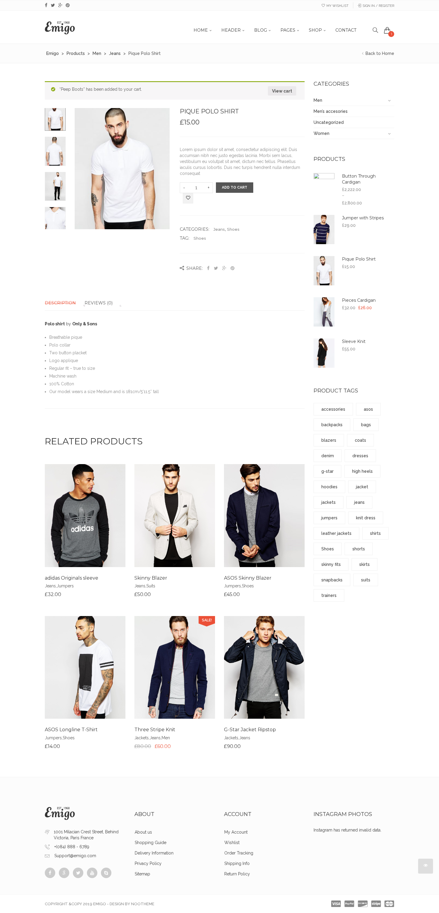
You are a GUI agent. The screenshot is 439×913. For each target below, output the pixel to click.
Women (321, 133)
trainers (329, 595)
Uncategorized (329, 122)
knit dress (365, 517)
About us (143, 832)
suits (365, 580)
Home (201, 30)
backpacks (332, 424)
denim (327, 455)
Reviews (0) (99, 303)
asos (368, 409)
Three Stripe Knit (154, 729)
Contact (345, 30)
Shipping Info (237, 863)
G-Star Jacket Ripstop (250, 729)
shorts (358, 548)
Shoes (233, 229)
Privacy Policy (148, 863)
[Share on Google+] (224, 268)
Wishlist (232, 842)
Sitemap (142, 874)
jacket (362, 486)
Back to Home (379, 53)
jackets (328, 502)
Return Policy (237, 874)
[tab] (64, 303)
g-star (327, 471)
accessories (333, 409)
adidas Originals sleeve (71, 578)
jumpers (329, 517)
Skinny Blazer (150, 578)
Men (166, 737)
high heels (362, 471)
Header (231, 30)
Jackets (141, 737)
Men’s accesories (331, 111)
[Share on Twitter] (216, 268)
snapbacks (332, 580)
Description (60, 303)
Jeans (219, 229)
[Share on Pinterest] (232, 268)
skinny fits (331, 564)
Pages (287, 30)
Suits (150, 585)
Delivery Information (154, 853)
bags (366, 424)
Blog (260, 30)
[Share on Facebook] (209, 268)
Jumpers (65, 585)
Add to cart (234, 187)
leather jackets (336, 533)
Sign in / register (378, 6)
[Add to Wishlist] (188, 198)
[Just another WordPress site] (60, 27)
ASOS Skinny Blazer (247, 578)
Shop (315, 30)
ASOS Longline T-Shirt (71, 729)
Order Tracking (238, 853)
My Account (236, 832)
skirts (364, 564)
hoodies (329, 486)
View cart (282, 91)
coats (360, 440)
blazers (328, 440)
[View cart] (387, 30)
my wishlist (337, 6)
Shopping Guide (150, 842)
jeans (359, 502)
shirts (375, 533)
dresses (360, 455)
